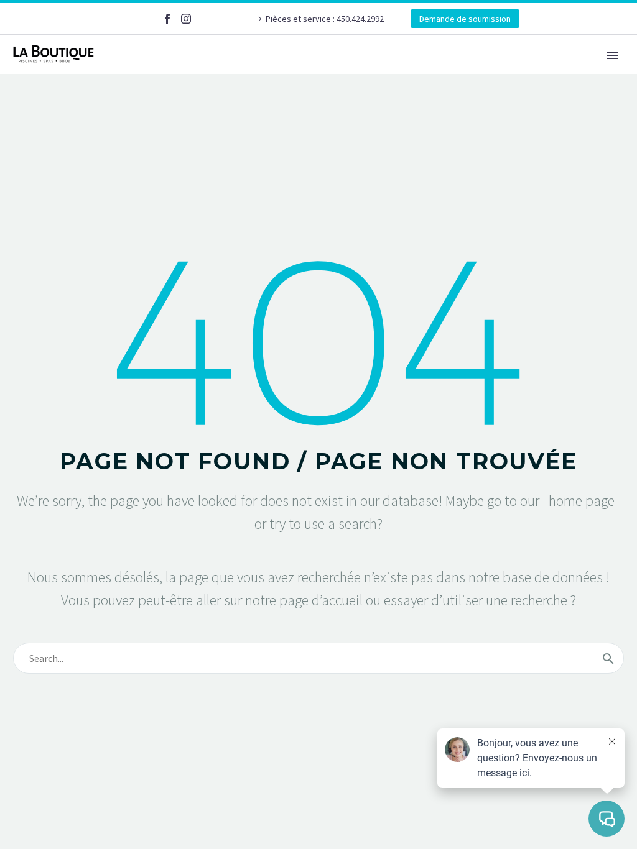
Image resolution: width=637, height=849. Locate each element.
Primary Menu (613, 55)
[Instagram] (186, 19)
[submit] (608, 658)
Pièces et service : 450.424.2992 (326, 18)
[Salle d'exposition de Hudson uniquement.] (204, 19)
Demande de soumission (465, 18)
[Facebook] (167, 19)
